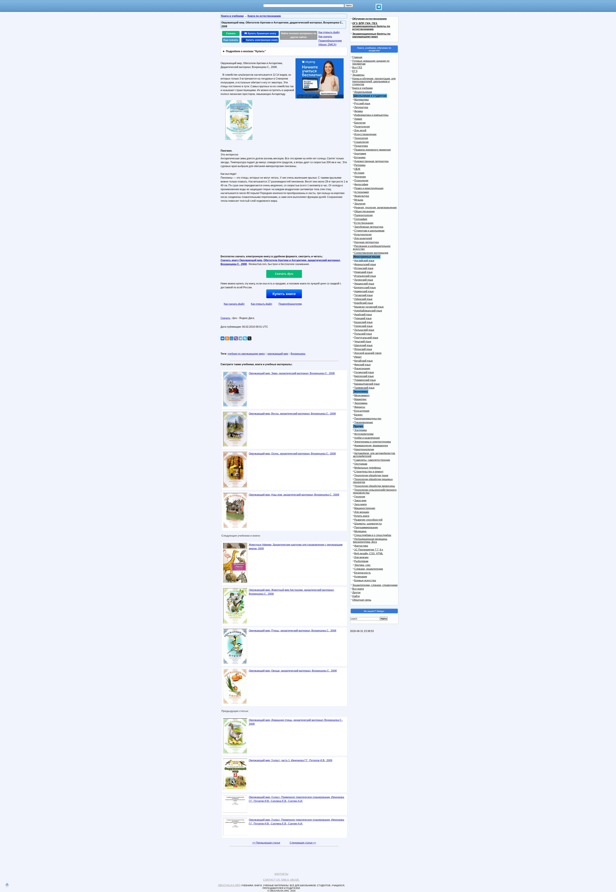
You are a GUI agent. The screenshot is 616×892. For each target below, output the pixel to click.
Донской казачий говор (367, 353)
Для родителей (363, 238)
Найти (356, 596)
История (359, 173)
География (360, 219)
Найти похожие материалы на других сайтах (298, 35)
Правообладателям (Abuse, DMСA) (330, 42)
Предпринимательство (367, 418)
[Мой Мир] (231, 338)
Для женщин (361, 512)
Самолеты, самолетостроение (372, 460)
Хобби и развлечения (367, 438)
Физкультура (361, 196)
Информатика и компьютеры (371, 115)
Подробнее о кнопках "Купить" (246, 51)
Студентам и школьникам (369, 230)
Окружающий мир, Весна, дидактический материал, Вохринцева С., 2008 (292, 413)
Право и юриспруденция (368, 188)
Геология (359, 496)
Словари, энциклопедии (368, 569)
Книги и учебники (362, 88)
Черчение (360, 176)
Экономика (360, 403)
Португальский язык (366, 337)
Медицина (360, 531)
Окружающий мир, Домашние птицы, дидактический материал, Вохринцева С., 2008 (296, 722)
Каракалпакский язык (367, 384)
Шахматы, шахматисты (368, 523)
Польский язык (363, 333)
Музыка (358, 200)
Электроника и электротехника (372, 441)
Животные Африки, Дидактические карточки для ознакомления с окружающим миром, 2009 (295, 546)
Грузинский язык (364, 372)
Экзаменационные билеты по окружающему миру (371, 35)
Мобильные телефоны (367, 467)
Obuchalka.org (229, 885)
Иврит (358, 357)
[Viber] (236, 338)
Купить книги (284, 294)
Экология (359, 203)
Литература (361, 107)
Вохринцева (298, 353)
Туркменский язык (365, 380)
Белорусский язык (365, 287)
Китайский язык (363, 360)
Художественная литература (371, 161)
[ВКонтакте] (222, 338)
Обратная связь (361, 600)
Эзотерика (360, 430)
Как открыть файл (329, 32)
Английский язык (364, 260)
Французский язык (365, 264)
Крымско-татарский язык (369, 306)
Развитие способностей (368, 519)
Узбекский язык (363, 299)
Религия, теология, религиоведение (375, 207)
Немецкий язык (363, 272)
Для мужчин (361, 557)
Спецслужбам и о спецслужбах (372, 535)
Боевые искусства (365, 580)
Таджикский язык (364, 387)
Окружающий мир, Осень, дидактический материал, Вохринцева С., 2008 (292, 453)
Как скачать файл (234, 304)
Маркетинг (360, 399)
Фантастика (361, 545)
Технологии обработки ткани (371, 475)
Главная (357, 57)
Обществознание (364, 211)
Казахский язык (363, 322)
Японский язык (363, 349)
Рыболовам (361, 561)
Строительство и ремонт (368, 471)
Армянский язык (364, 291)
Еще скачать (230, 40)
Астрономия (361, 192)
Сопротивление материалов (371, 253)
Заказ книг (360, 500)
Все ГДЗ (357, 67)
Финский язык (362, 364)
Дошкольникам (363, 92)
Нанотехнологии (364, 449)
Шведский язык (363, 345)
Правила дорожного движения (372, 149)
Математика (361, 99)
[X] (249, 338)
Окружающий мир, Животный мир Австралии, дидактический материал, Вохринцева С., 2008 (291, 592)
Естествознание (363, 223)
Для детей (360, 130)
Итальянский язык (365, 276)
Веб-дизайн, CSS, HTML (368, 553)
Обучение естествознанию (369, 18)
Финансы (359, 407)
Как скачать (325, 36)
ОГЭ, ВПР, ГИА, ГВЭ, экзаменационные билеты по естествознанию (371, 26)
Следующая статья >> (303, 842)
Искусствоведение (365, 134)
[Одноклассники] (227, 338)
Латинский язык (363, 279)
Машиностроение (364, 508)
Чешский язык (362, 341)
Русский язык (362, 103)
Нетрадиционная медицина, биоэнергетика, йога (370, 540)
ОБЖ (357, 169)
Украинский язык (364, 283)
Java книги (360, 504)
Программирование (366, 527)
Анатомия (360, 153)
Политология (362, 126)
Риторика (359, 165)
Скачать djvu (284, 273)
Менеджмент (362, 395)
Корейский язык (363, 303)
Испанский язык (363, 268)
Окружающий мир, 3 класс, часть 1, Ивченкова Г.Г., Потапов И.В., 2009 (290, 760)
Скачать (231, 33)
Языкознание (362, 368)
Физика (358, 111)
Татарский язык (363, 295)
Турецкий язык (363, 318)
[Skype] (245, 338)
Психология (361, 180)
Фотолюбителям (363, 434)
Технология (361, 138)
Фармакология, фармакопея (371, 445)
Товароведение (363, 422)
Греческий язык (363, 326)
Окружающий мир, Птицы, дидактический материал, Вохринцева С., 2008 (292, 630)
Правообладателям (290, 304)
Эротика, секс (362, 565)
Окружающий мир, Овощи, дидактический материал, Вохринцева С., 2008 (293, 670)
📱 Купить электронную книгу (260, 40)
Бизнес (358, 414)
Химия (358, 119)
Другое (356, 592)
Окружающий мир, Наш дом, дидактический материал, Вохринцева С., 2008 (294, 494)
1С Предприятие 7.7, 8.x (368, 549)
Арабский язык (363, 314)
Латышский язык (364, 330)
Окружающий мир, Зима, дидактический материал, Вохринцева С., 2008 (292, 373)
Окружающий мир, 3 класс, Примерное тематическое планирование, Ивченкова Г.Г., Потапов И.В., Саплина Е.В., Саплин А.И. (296, 821)
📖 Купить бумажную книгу (260, 33)
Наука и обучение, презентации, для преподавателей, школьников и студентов (374, 81)
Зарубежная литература (368, 226)
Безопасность (362, 572)
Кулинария (360, 576)
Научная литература (366, 242)
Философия (361, 184)
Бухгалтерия (361, 411)
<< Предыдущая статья (266, 842)
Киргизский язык (364, 376)
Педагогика (361, 146)
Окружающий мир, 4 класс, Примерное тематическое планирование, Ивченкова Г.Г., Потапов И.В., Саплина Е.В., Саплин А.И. (296, 799)
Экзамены (358, 75)
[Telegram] (240, 338)
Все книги (358, 588)
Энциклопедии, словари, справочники (375, 585)
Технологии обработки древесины (374, 486)
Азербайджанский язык (368, 310)
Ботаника (359, 157)
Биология (360, 122)
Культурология (363, 234)
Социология (361, 142)
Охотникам (360, 464)
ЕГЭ (354, 71)
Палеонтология (363, 215)
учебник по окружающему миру (246, 353)
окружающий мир (277, 353)
